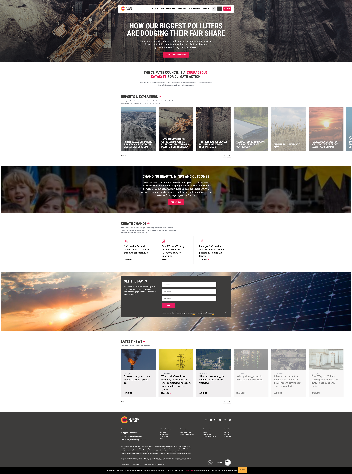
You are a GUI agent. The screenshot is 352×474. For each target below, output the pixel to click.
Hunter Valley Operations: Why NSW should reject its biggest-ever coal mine (138, 144)
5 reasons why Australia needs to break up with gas (137, 379)
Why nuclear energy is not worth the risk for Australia (211, 379)
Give (228, 8)
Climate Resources (168, 8)
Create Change (133, 223)
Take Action (182, 8)
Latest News (131, 341)
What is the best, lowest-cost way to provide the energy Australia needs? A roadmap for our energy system (175, 383)
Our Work (155, 8)
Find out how (176, 202)
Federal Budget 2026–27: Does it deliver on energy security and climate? (325, 144)
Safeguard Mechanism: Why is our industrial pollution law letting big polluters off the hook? (175, 143)
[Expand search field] (214, 9)
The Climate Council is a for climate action (176, 74)
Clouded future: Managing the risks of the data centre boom (250, 144)
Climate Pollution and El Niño (287, 145)
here (193, 313)
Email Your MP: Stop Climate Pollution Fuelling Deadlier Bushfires (173, 251)
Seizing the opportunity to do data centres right (249, 378)
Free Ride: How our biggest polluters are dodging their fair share (213, 144)
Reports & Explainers (139, 97)
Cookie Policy (189, 470)
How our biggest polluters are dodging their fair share (176, 30)
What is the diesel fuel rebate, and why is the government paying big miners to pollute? (287, 381)
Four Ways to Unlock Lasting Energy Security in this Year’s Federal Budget (324, 381)
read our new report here (176, 55)
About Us (206, 8)
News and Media (194, 8)
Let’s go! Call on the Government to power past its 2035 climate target (211, 251)
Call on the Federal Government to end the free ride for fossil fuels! (137, 249)
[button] (121, 155)
